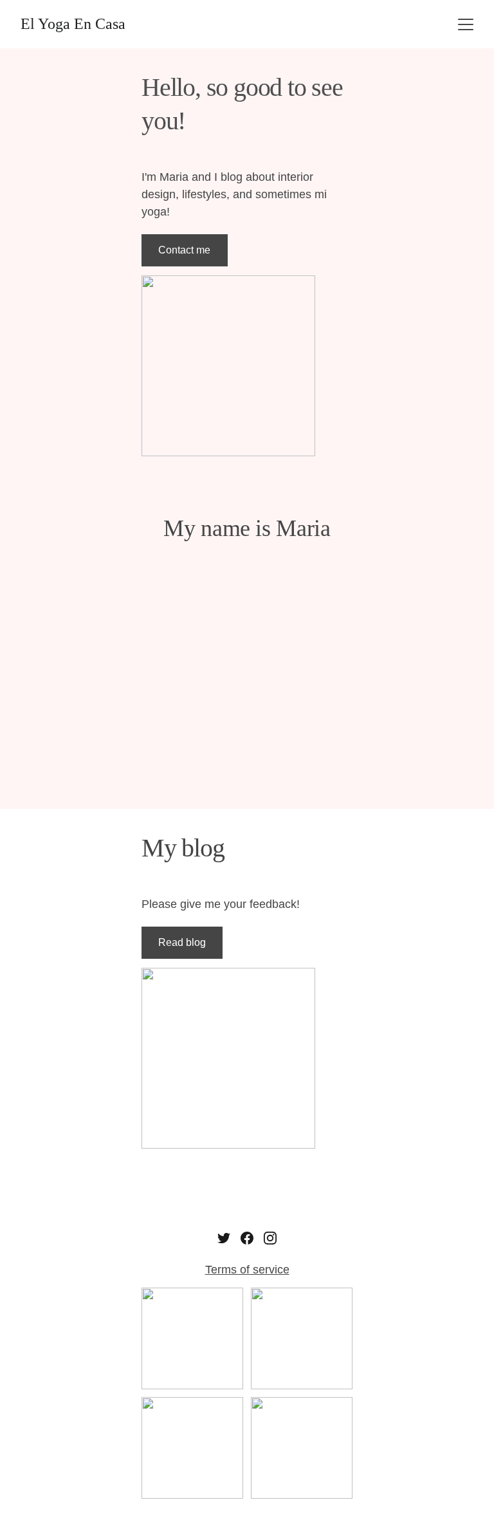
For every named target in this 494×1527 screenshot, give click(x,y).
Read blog (182, 942)
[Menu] (465, 24)
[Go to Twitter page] (223, 1238)
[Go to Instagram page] (270, 1238)
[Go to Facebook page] (247, 1238)
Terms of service (247, 1269)
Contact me (184, 250)
